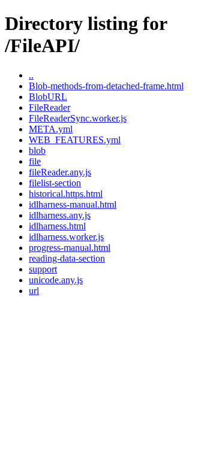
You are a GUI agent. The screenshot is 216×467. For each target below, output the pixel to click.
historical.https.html (66, 194)
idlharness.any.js (60, 215)
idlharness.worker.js (66, 237)
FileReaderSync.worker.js (78, 118)
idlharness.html (57, 226)
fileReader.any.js (60, 172)
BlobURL (48, 97)
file (35, 161)
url (34, 291)
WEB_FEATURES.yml (75, 140)
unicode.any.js (56, 280)
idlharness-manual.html (72, 204)
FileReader (49, 107)
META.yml (51, 129)
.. (31, 75)
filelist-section (55, 183)
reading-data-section (67, 258)
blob (37, 150)
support (43, 269)
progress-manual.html (69, 247)
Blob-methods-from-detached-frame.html (106, 86)
